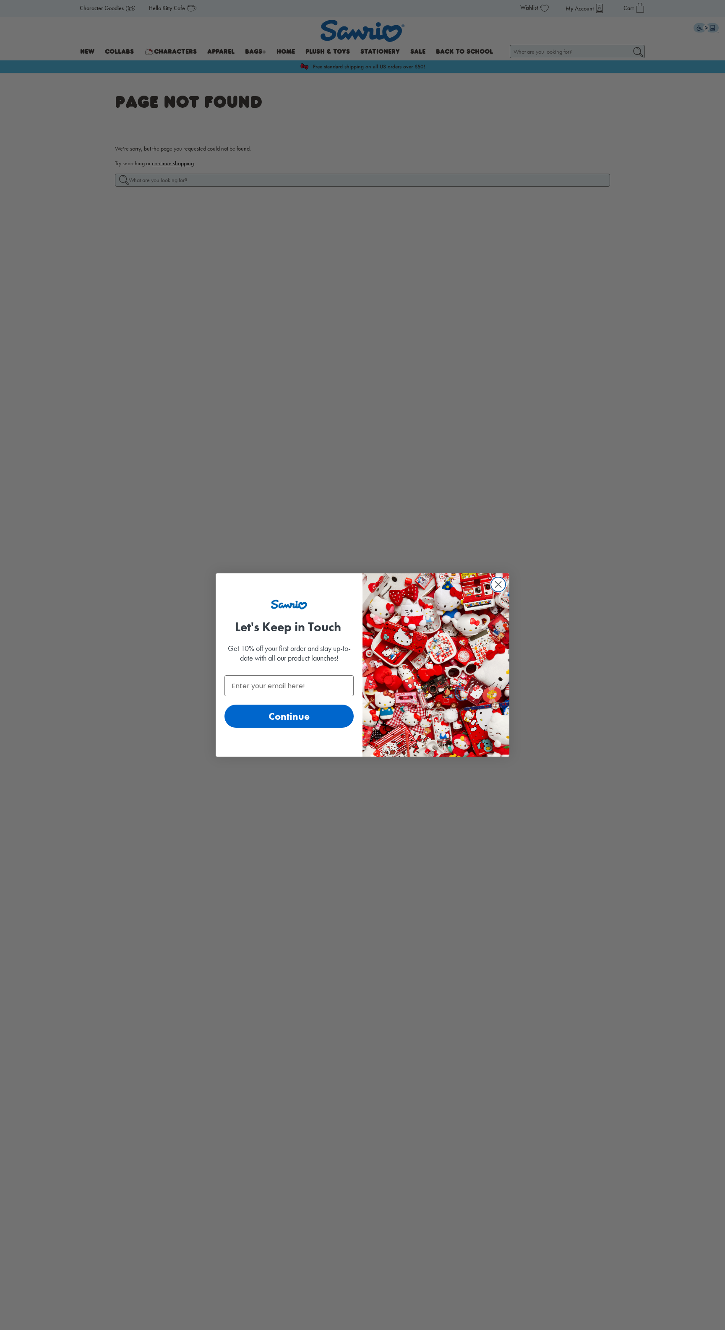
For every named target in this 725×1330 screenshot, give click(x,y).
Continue (289, 716)
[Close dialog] (498, 584)
